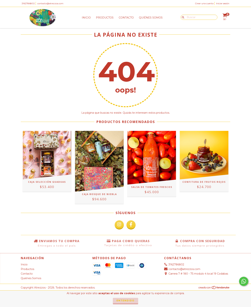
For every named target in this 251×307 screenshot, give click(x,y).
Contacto (126, 17)
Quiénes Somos (151, 17)
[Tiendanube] (214, 288)
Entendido (125, 300)
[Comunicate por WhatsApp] (243, 281)
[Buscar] (182, 17)
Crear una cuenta (204, 3)
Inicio (86, 17)
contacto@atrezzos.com (50, 3)
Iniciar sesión (222, 3)
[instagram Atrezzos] (119, 224)
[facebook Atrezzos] (131, 224)
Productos (105, 17)
